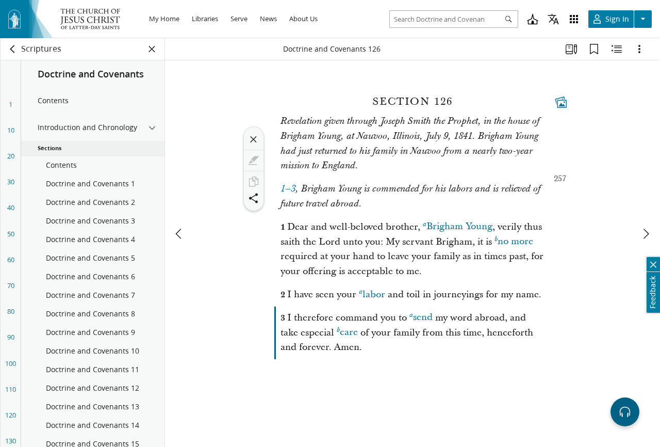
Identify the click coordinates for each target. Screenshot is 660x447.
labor (373, 294)
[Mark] (253, 160)
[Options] (639, 49)
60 (10, 259)
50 (10, 233)
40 (10, 207)
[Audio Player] (624, 411)
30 (10, 181)
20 (10, 156)
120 (10, 415)
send (423, 317)
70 (10, 285)
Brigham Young (459, 226)
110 (10, 389)
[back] (13, 49)
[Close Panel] (152, 49)
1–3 (287, 189)
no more (515, 241)
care (349, 332)
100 (10, 363)
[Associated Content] (561, 102)
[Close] (253, 139)
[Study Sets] (571, 49)
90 (10, 337)
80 (10, 311)
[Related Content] (616, 49)
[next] (645, 234)
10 (10, 130)
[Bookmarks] (594, 49)
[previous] (179, 234)
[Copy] (253, 181)
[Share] (253, 198)
